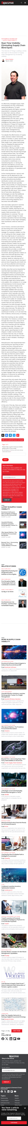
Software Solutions (7, 661)
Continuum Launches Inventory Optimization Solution (11, 887)
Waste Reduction (6, 949)
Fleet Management (6, 691)
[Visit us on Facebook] (2, 1038)
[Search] (21, 2)
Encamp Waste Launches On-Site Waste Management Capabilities (13, 952)
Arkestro (7, 731)
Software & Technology (9, 38)
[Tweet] (14, 435)
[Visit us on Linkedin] (10, 1038)
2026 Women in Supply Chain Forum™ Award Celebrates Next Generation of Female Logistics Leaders (13, 985)
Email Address (7, 474)
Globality (7, 858)
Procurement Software (8, 725)
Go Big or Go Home (7, 591)
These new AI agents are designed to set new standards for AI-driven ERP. (14, 669)
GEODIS (7, 794)
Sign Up (7, 500)
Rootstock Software (10, 667)
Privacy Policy (16, 497)
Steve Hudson (9, 59)
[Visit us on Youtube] (18, 1038)
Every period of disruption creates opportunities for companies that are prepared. (11, 798)
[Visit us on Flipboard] (14, 1038)
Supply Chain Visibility (10, 40)
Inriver (6, 826)
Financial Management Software (10, 916)
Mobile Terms (6, 497)
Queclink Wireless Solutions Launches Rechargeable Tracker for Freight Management (9, 523)
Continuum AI (8, 890)
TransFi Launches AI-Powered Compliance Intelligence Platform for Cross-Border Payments (13, 919)
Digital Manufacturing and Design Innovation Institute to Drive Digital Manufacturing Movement (9, 572)
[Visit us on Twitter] (6, 1038)
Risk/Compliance (6, 568)
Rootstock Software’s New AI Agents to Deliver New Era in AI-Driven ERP (9, 513)
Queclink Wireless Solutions (13, 699)
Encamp (7, 955)
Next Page (16, 1031)
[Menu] (25, 2)
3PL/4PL (3, 981)
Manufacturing (5, 820)
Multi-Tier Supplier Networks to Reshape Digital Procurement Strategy (13, 1016)
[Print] (2, 435)
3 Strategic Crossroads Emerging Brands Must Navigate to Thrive (11, 791)
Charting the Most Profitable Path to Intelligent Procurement (12, 855)
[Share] (6, 435)
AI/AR (2, 884)
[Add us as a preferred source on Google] (17, 435)
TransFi (7, 923)
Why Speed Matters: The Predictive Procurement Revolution (9, 533)
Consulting (4, 1013)
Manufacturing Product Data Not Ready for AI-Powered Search (13, 823)
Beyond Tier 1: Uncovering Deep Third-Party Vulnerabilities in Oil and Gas (9, 544)
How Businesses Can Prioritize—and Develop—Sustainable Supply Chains (9, 603)
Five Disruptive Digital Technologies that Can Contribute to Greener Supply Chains (8, 583)
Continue (14, 1122)
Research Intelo (9, 1019)
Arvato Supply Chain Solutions (13, 763)
